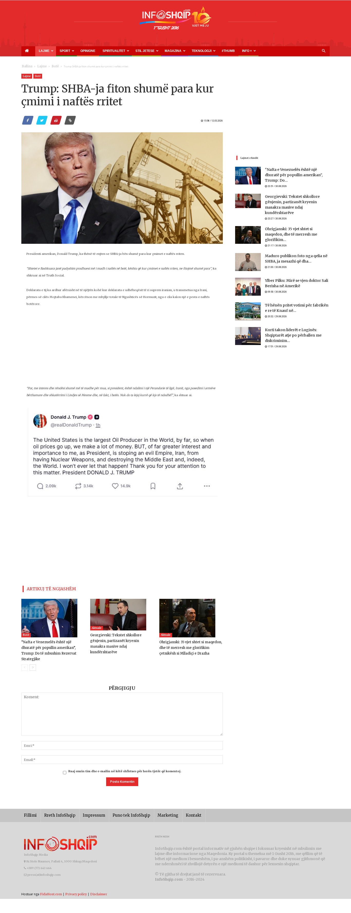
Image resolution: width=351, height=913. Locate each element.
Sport (52, 51)
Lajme (36, 51)
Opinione (69, 51)
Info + (190, 51)
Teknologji (157, 51)
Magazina (135, 51)
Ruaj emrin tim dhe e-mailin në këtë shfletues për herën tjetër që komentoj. (124, 763)
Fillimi (29, 807)
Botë (50, 66)
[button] (323, 51)
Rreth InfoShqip (55, 807)
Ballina (26, 66)
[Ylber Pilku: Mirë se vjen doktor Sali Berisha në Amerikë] (248, 277)
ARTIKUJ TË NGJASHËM (45, 588)
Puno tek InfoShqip (120, 807)
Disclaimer (98, 886)
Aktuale (96, 626)
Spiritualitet (88, 51)
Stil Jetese (113, 51)
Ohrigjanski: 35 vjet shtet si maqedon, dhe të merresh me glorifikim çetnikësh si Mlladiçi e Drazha (190, 645)
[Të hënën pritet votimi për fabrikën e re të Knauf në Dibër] (248, 302)
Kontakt (176, 807)
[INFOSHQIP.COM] (175, 19)
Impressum (87, 807)
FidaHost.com (51, 886)
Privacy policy (76, 886)
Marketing (153, 807)
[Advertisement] (122, 349)
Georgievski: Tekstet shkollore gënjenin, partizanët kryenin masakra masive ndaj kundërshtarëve (121, 638)
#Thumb (177, 51)
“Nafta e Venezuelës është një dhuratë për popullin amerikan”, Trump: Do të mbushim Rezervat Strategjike (50, 645)
